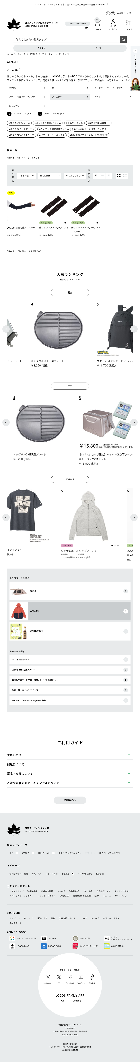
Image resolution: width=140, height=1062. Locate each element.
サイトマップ (121, 896)
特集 (53, 918)
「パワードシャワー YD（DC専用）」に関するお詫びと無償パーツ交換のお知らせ (68, 4)
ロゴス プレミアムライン (70, 853)
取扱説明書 (32, 891)
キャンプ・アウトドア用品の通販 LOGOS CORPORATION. (70, 1047)
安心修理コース (104, 891)
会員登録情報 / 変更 (18, 874)
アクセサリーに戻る (22, 113)
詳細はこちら (70, 800)
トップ (12, 918)
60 (109, 175)
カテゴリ (42, 48)
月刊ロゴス (42, 918)
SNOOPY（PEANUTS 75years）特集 (29, 700)
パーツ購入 (88, 891)
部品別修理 (74, 891)
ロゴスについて (26, 918)
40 (102, 175)
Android (77, 1000)
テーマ (98, 48)
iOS (63, 1000)
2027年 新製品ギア (20, 659)
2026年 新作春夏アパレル (23, 669)
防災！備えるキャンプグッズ (25, 690)
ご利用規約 (64, 896)
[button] (6, 329)
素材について (15, 923)
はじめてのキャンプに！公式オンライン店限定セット (36, 680)
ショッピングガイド (46, 896)
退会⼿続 (100, 874)
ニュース (107, 896)
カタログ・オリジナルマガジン (105, 918)
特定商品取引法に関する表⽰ (86, 896)
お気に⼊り (37, 874)
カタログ (61, 891)
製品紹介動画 (47, 891)
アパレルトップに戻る (54, 113)
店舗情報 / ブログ (67, 918)
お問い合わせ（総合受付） (21, 896)
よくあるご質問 (121, 891)
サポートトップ (16, 891)
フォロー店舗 (52, 874)
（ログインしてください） (103, 853)
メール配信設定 (85, 874)
